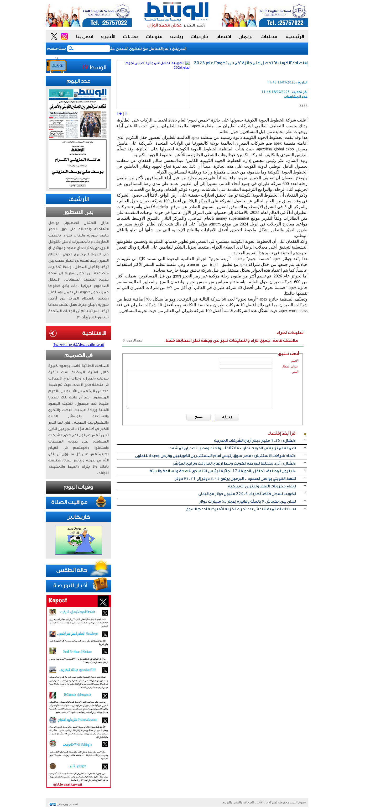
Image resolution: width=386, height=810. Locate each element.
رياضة (176, 36)
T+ (119, 113)
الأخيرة (108, 36)
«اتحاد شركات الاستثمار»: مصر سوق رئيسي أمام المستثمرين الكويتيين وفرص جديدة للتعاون (215, 456)
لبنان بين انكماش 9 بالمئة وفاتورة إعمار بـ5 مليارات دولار (247, 501)
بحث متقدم (56, 48)
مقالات (130, 36)
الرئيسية (295, 36)
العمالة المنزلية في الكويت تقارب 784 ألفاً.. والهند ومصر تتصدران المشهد (232, 448)
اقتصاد (223, 36)
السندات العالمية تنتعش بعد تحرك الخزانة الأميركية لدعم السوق (241, 509)
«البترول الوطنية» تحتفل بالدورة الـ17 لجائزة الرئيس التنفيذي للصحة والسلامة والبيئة (223, 471)
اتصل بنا (84, 36)
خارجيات (199, 36)
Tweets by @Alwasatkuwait (78, 345)
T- (126, 113)
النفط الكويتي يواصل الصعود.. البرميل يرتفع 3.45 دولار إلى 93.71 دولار (235, 478)
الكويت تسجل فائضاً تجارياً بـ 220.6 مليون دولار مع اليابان (247, 494)
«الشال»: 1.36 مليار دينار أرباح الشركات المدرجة (255, 440)
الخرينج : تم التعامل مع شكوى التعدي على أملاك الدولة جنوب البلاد (131, 48)
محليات (268, 36)
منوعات (154, 36)
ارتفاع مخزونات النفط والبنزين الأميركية (262, 486)
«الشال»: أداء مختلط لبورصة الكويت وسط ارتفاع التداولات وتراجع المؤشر (234, 463)
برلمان (245, 36)
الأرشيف (79, 199)
